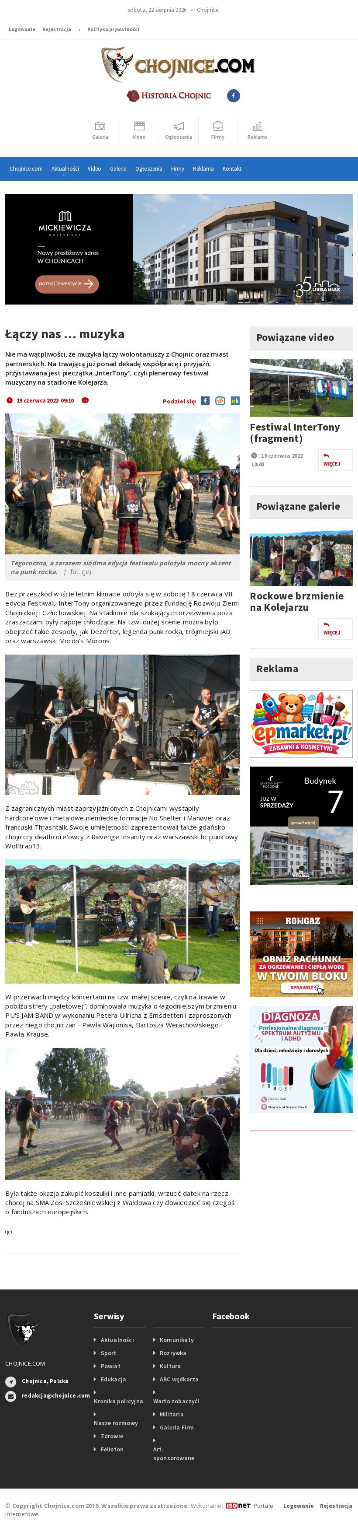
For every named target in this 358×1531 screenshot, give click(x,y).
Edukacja (114, 1379)
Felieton (112, 1449)
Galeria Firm (177, 1427)
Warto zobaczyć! (176, 1401)
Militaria (172, 1414)
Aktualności (117, 1340)
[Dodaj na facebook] (205, 400)
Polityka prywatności (113, 29)
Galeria (118, 168)
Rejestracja (56, 29)
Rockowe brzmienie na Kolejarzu (297, 601)
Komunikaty (177, 1340)
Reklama (203, 168)
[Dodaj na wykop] (218, 400)
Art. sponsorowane (174, 1453)
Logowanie (22, 29)
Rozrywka (173, 1353)
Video (94, 168)
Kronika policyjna (118, 1401)
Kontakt (232, 168)
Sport (109, 1353)
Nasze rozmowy (116, 1423)
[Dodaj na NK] (233, 400)
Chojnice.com (26, 168)
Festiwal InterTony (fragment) (295, 432)
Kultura (170, 1366)
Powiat (110, 1366)
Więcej (332, 463)
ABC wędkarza (179, 1379)
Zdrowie (112, 1436)
